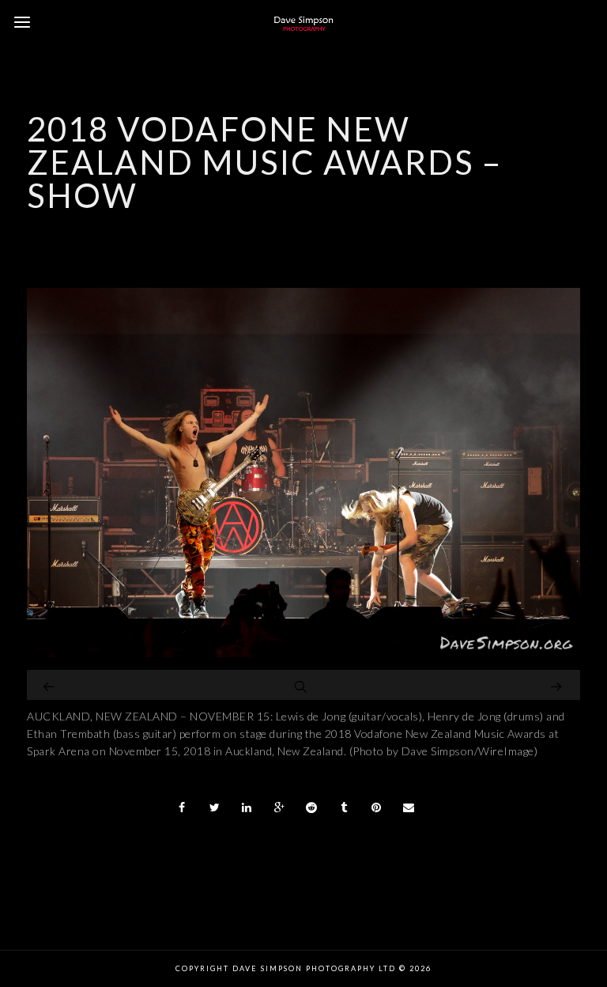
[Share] (182, 807)
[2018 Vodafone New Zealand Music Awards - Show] (303, 653)
